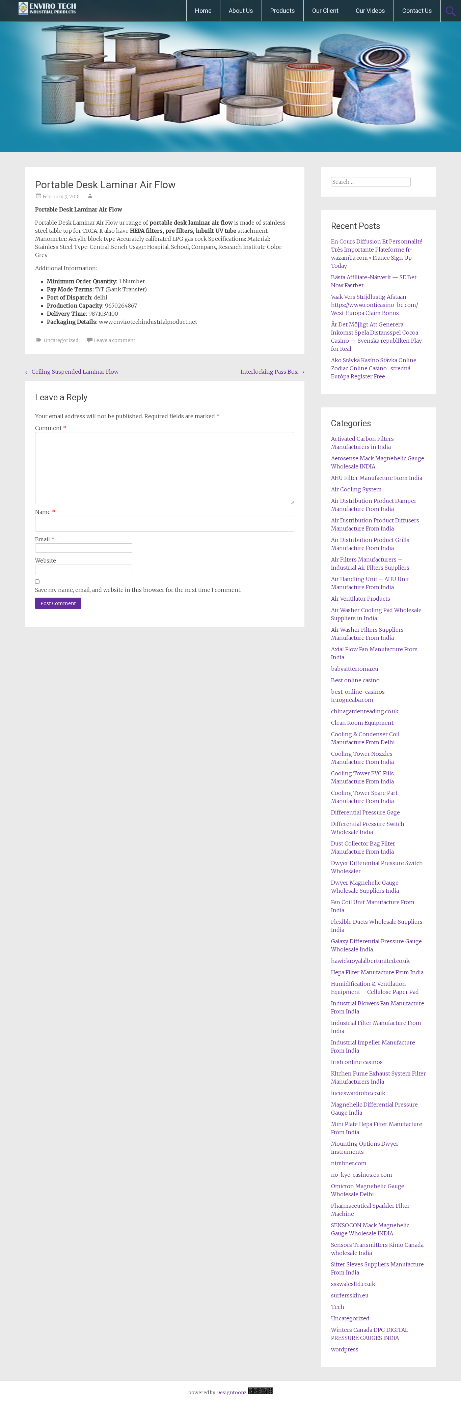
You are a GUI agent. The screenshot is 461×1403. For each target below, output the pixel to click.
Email (45, 539)
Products (282, 10)
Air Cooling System (356, 489)
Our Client (325, 10)
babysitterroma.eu (354, 668)
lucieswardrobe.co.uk (358, 1093)
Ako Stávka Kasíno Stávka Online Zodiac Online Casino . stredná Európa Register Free (373, 368)
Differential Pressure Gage (365, 812)
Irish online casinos (357, 1062)
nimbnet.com (349, 1163)
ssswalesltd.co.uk (353, 1284)
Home (203, 10)
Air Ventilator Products (360, 598)
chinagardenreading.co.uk (365, 711)
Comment (50, 428)
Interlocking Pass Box (272, 371)
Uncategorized (61, 340)
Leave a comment (114, 340)
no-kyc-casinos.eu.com (361, 1174)
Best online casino (355, 680)
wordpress (344, 1349)
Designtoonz (231, 1393)
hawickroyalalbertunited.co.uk (370, 960)
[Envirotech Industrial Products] (47, 11)
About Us (241, 10)
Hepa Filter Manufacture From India (377, 972)
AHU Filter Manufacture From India (376, 478)
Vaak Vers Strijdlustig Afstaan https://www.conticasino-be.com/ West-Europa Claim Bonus (374, 304)
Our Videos (370, 10)
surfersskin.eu (350, 1295)
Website (45, 560)
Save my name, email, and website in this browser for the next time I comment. (138, 589)
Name (45, 512)
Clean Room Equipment (362, 722)
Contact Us (417, 10)
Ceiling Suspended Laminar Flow (71, 371)
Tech (337, 1307)
